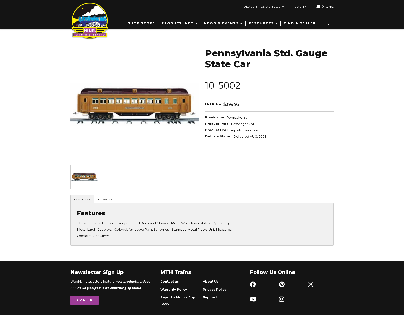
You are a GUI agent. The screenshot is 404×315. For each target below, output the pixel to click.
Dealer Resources (262, 6)
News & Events (221, 23)
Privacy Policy (214, 289)
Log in (301, 6)
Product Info (178, 23)
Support (105, 199)
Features (82, 199)
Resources (261, 23)
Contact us (169, 281)
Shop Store (141, 23)
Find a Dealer (300, 23)
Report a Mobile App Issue (177, 300)
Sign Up (84, 300)
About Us (211, 281)
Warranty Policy (173, 289)
